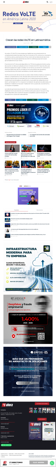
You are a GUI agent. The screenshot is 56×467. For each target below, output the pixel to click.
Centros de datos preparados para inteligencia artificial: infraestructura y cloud (28, 234)
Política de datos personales (15, 455)
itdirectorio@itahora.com (6, 440)
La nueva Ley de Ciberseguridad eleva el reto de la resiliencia (24, 229)
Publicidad (11, 453)
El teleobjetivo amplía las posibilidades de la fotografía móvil (44, 155)
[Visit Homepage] (25, 2)
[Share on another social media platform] (50, 47)
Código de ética (4, 455)
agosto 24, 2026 (8, 158)
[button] (29, 431)
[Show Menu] (4, 2)
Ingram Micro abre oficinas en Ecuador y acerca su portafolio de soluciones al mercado (30, 224)
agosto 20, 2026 (41, 174)
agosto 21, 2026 (25, 158)
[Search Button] (47, 2)
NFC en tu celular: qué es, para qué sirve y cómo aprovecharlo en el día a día (28, 155)
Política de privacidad (19, 453)
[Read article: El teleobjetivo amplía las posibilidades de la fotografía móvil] (44, 148)
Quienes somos (4, 453)
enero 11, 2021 (26, 43)
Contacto (3, 456)
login (9, 179)
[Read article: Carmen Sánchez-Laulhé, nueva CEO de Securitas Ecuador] (12, 148)
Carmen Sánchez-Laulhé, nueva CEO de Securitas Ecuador (11, 155)
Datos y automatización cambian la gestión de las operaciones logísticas (43, 171)
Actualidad (8, 150)
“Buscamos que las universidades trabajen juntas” (22, 218)
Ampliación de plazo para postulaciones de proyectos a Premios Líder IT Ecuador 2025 (30, 213)
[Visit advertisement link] (28, 115)
